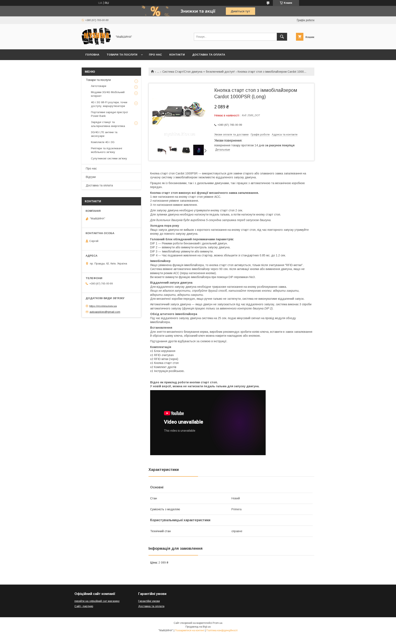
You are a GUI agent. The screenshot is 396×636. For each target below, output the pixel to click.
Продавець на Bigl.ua (198, 626)
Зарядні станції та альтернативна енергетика (108, 124)
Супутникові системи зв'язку (109, 158)
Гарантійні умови (149, 601)
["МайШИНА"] (96, 44)
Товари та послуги (122, 54)
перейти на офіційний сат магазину (97, 601)
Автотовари (98, 86)
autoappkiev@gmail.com (105, 311)
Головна (92, 54)
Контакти (177, 54)
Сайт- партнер (83, 606)
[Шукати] (282, 37)
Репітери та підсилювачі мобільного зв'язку (106, 150)
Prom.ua (217, 623)
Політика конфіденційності (222, 630)
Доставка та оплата (208, 54)
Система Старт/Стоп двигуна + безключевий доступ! (198, 71)
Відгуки (91, 177)
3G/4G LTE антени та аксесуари (104, 134)
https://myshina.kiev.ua (103, 305)
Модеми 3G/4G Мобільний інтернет (108, 94)
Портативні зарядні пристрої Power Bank (109, 114)
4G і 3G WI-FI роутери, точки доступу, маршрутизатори (109, 104)
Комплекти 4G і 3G (102, 142)
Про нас (155, 54)
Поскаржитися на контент (189, 630)
